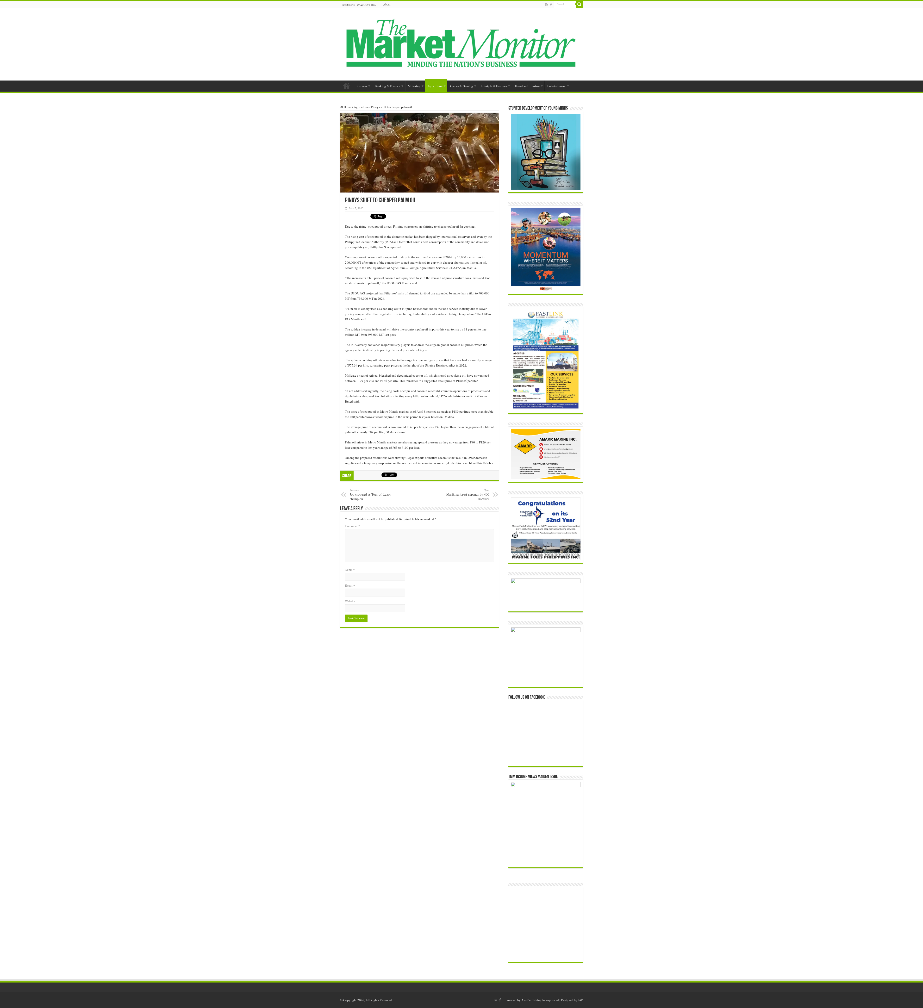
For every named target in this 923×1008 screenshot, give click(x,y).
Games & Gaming (461, 86)
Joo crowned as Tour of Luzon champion (370, 494)
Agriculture (435, 86)
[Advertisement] (548, 924)
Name (350, 569)
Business (361, 86)
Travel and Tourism (527, 86)
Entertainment (556, 86)
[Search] (579, 4)
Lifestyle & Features (494, 86)
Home (346, 86)
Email (350, 585)
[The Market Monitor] (461, 43)
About (386, 4)
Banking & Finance (387, 86)
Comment (352, 525)
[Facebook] (550, 4)
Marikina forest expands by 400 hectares (467, 494)
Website (350, 601)
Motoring (414, 86)
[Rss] (547, 4)
